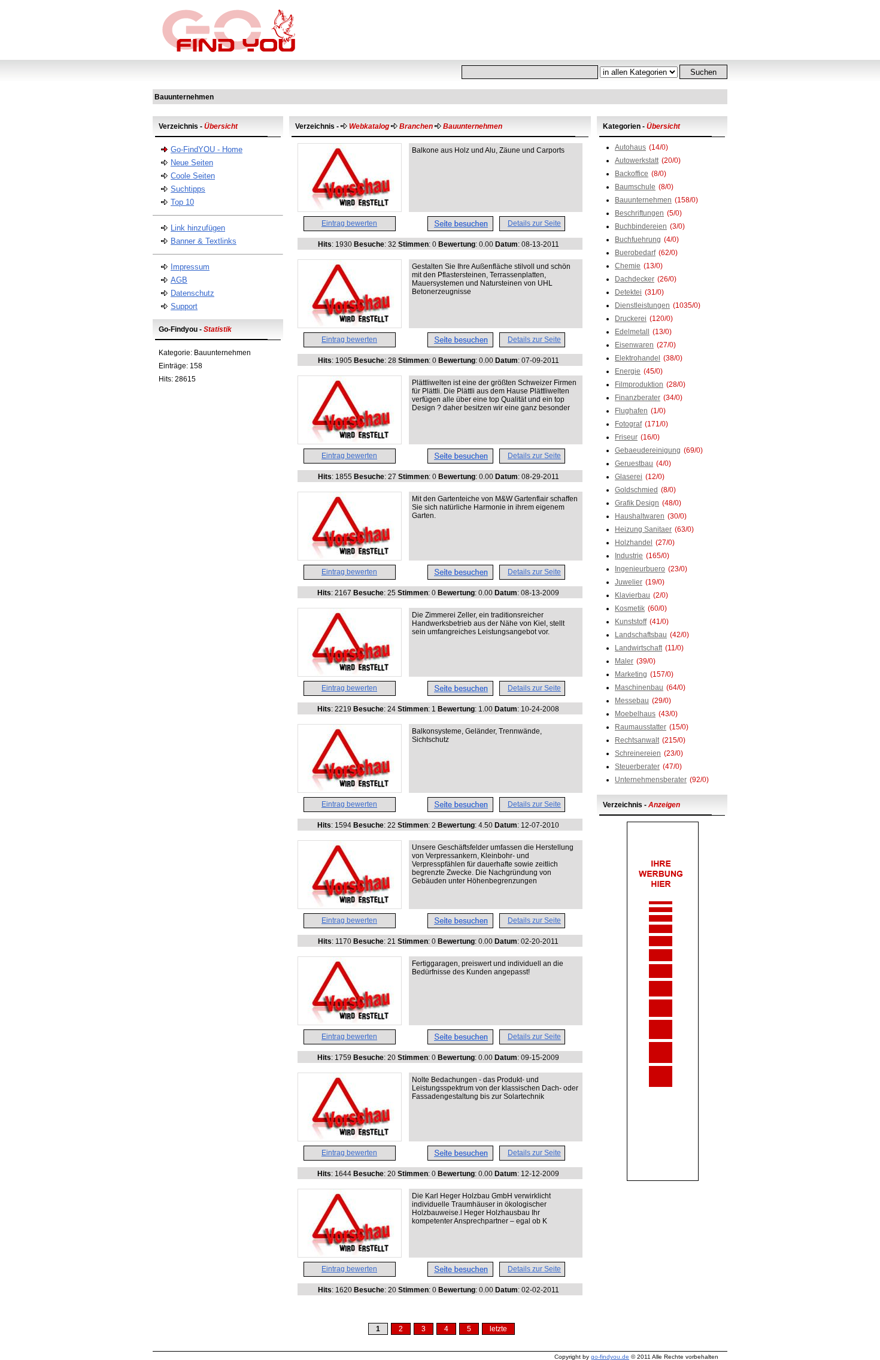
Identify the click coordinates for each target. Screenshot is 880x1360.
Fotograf (628, 424)
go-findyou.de (610, 1356)
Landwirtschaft (638, 648)
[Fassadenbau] (349, 674)
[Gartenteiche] (349, 557)
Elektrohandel (637, 358)
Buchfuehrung (638, 239)
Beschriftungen (639, 213)
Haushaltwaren (639, 516)
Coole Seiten (193, 175)
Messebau (632, 700)
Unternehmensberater (651, 780)
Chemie (628, 266)
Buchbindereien (641, 226)
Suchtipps (188, 188)
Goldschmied (636, 490)
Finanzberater (637, 397)
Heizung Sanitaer (643, 529)
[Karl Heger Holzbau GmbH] (349, 1254)
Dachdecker (634, 279)
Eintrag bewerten (349, 223)
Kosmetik (630, 608)
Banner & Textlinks (203, 241)
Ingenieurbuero (640, 569)
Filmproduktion (639, 384)
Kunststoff (631, 621)
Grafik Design (637, 503)
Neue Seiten (192, 162)
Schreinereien (638, 753)
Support (184, 306)
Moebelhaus (635, 714)
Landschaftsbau (641, 635)
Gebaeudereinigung (648, 450)
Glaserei (628, 476)
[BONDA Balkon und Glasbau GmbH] (349, 790)
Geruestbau (634, 463)
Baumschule (635, 187)
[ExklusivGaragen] (349, 1022)
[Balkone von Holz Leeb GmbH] (349, 209)
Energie (628, 371)
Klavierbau (632, 595)
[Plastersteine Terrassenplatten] (349, 325)
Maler (624, 661)
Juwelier (628, 582)
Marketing (631, 674)
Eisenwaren (634, 345)
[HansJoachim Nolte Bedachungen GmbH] (349, 1138)
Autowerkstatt (637, 160)
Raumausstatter (640, 727)
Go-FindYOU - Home (206, 149)
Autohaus (630, 147)
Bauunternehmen (643, 200)
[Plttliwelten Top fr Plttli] (349, 441)
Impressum (190, 266)
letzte (498, 1329)
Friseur (626, 437)
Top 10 (182, 202)
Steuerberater (637, 766)
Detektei (628, 292)
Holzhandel (634, 542)
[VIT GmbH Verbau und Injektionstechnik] (349, 906)
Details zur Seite (534, 223)
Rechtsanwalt (637, 740)
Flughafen (631, 411)
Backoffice (631, 173)
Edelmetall (632, 332)
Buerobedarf (635, 253)
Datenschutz (192, 293)
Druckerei (631, 318)
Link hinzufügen (198, 227)
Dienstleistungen (642, 305)
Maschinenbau (639, 687)
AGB (179, 279)
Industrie (629, 556)
